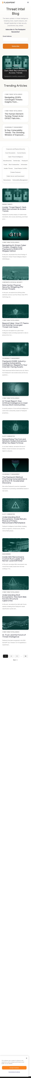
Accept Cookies (14, 1067)
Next (14, 660)
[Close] (26, 1058)
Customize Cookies (14, 1072)
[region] (14, 1066)
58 (25, 656)
